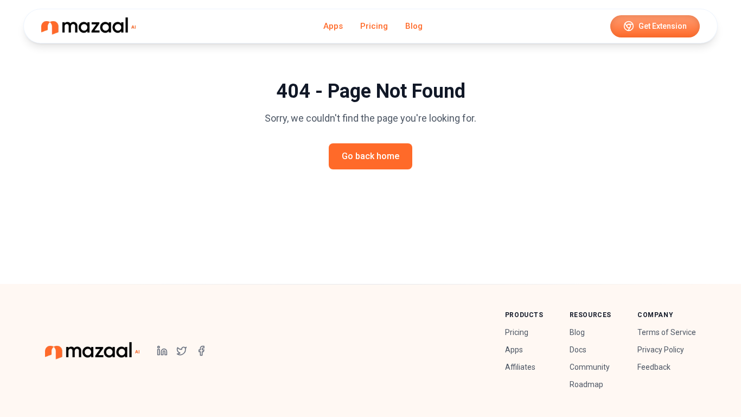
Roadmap (586, 384)
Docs (578, 349)
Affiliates (520, 367)
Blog (414, 26)
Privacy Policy (660, 349)
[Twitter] (181, 350)
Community (590, 367)
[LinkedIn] (162, 350)
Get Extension (662, 26)
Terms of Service (666, 332)
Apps (333, 26)
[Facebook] (201, 350)
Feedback (653, 367)
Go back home (370, 156)
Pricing (374, 26)
